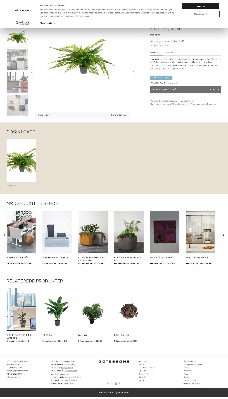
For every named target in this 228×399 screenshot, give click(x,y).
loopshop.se (64, 374)
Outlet (141, 364)
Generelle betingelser (192, 383)
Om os (141, 380)
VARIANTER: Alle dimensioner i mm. (164, 83)
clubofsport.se (67, 368)
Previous (4, 235)
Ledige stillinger (190, 380)
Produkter (143, 361)
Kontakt (186, 368)
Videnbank (188, 371)
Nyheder (142, 377)
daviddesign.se (71, 371)
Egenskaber (170, 52)
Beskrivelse (155, 52)
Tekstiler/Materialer (147, 368)
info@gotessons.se (13, 377)
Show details (46, 23)
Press (186, 374)
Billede (44, 115)
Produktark (120, 115)
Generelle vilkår (159, 45)
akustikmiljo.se (70, 364)
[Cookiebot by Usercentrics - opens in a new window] (22, 23)
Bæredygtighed (190, 361)
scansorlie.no (68, 383)
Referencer (143, 374)
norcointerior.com (71, 380)
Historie (186, 377)
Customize (199, 14)
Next (223, 235)
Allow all (201, 6)
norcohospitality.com (73, 377)
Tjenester (142, 371)
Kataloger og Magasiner (193, 364)
